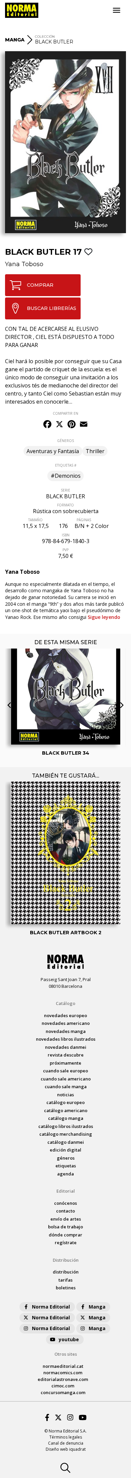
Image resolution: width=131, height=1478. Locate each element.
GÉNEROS (65, 440)
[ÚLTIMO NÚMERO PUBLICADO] (65, 661)
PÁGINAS (84, 519)
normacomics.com (62, 1373)
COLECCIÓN (45, 36)
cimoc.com (62, 1386)
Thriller (95, 451)
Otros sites (65, 1354)
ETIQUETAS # (65, 465)
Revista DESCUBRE (66, 1055)
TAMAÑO (35, 519)
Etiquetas (65, 1166)
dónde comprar (65, 1235)
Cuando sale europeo (65, 1071)
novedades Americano (66, 1023)
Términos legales (65, 1437)
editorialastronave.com (63, 1379)
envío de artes (65, 1219)
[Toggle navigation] (116, 10)
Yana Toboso (24, 264)
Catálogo (65, 1003)
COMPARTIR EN (65, 413)
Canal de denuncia (65, 1443)
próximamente (65, 1063)
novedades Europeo (65, 1015)
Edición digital (65, 1150)
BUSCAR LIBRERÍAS (51, 308)
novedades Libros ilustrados (65, 1039)
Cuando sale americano (66, 1079)
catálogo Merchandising (65, 1134)
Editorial (65, 1191)
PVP (65, 549)
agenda (65, 1174)
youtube (69, 1339)
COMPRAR (40, 285)
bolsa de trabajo (65, 1227)
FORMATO (65, 505)
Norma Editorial (51, 1306)
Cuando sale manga (66, 1086)
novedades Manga (66, 1031)
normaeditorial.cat (63, 1366)
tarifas (65, 1280)
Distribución (66, 1260)
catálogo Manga (65, 1118)
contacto (65, 1211)
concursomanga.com (63, 1392)
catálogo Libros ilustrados (65, 1126)
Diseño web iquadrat (66, 1449)
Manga (97, 1306)
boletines (66, 1288)
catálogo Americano (65, 1110)
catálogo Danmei (65, 1142)
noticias (65, 1095)
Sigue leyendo (104, 617)
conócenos (65, 1203)
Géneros (66, 1158)
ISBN (66, 535)
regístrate (66, 1242)
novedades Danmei (65, 1047)
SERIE (65, 490)
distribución (66, 1272)
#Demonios (66, 475)
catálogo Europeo (65, 1102)
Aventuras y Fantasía (53, 451)
